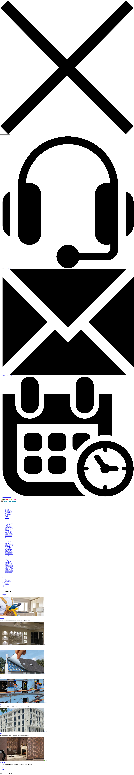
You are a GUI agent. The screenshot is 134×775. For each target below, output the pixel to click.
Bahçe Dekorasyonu (8, 578)
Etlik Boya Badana (8, 543)
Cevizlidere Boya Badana (9, 534)
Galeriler (4, 582)
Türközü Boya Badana (8, 559)
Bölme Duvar (7, 518)
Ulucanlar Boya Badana (9, 561)
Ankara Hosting (18, 773)
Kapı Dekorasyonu (8, 581)
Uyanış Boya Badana (8, 563)
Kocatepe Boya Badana (8, 551)
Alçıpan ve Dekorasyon (8, 511)
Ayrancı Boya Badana (8, 524)
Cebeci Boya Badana (8, 533)
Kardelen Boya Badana (8, 549)
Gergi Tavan (7, 517)
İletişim (4, 586)
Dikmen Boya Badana (8, 539)
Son (3, 769)
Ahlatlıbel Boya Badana (9, 570)
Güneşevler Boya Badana (9, 545)
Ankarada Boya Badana (9, 576)
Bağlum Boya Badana (8, 527)
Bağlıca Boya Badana (8, 526)
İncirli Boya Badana (8, 548)
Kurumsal (4, 504)
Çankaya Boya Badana (8, 535)
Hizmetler (4, 508)
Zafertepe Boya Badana (8, 569)
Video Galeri (7, 584)
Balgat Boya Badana (8, 529)
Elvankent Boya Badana (9, 541)
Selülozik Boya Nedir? (8, 579)
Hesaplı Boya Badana (8, 572)
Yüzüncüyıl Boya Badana (9, 568)
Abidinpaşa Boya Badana (9, 521)
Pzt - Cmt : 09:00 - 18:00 (7, 497)
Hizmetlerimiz (7, 506)
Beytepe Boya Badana (8, 531)
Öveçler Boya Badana (8, 555)
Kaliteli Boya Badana (8, 575)
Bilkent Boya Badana (8, 532)
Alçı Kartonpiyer (7, 513)
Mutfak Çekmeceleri (8, 580)
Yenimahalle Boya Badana (9, 566)
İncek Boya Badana (8, 547)
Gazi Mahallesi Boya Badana (9, 544)
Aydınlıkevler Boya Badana (9, 523)
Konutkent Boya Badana (9, 552)
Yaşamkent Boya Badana (9, 565)
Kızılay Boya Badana (8, 550)
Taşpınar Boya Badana (8, 558)
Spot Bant (6, 519)
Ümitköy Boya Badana (8, 564)
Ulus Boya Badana (8, 530)
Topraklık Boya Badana (9, 560)
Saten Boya (6, 515)
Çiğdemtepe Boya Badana (9, 537)
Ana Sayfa (4, 503)
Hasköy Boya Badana (8, 546)
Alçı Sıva (6, 516)
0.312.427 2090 (8, 268)
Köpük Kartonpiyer (8, 514)
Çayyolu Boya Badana (8, 536)
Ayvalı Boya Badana (8, 525)
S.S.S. (4, 585)
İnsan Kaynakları (7, 507)
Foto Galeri (6, 583)
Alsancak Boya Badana (8, 522)
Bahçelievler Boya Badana (9, 528)
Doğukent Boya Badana (9, 540)
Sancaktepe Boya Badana (9, 554)
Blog (3, 577)
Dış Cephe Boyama (8, 510)
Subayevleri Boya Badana (9, 557)
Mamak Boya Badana (8, 553)
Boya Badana (7, 509)
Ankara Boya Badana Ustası (9, 505)
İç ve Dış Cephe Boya (8, 512)
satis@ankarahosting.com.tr (7, 375)
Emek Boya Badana (8, 542)
